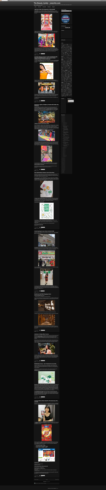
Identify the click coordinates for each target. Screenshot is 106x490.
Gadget (69, 60)
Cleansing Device (63, 50)
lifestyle (37, 331)
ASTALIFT (65, 46)
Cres (61, 53)
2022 (63, 120)
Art (61, 46)
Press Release (69, 81)
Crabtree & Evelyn (69, 52)
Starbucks (66, 89)
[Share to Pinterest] (44, 53)
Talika (63, 91)
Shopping (37, 54)
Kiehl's (71, 66)
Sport (63, 89)
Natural (62, 77)
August (64, 148)
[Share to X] (42, 53)
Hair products (66, 63)
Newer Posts (36, 479)
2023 (63, 119)
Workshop (65, 95)
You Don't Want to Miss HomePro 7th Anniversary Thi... (66, 145)
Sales (71, 84)
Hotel (62, 64)
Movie (69, 75)
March (64, 154)
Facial (66, 57)
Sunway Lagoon (68, 90)
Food (71, 58)
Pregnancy (62, 81)
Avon (67, 46)
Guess (63, 62)
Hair (61, 63)
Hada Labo (68, 62)
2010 (63, 169)
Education (66, 54)
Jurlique (63, 66)
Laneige (70, 68)
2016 (63, 162)
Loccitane (67, 71)
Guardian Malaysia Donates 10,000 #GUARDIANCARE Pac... (65, 129)
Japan (67, 65)
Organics (62, 79)
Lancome (66, 68)
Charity (69, 48)
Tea (69, 91)
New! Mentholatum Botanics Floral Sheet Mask (44, 172)
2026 (63, 116)
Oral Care (69, 78)
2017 (63, 161)
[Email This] (41, 53)
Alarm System (69, 44)
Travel (62, 93)
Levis (69, 69)
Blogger (57, 488)
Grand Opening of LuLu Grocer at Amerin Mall (44, 231)
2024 (63, 118)
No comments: (37, 53)
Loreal (71, 71)
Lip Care (62, 71)
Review (65, 83)
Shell (62, 86)
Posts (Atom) (48, 481)
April (63, 153)
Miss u (67, 75)
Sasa (66, 85)
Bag (63, 47)
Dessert (66, 53)
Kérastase (68, 66)
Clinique (68, 50)
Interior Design (63, 65)
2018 (63, 160)
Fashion (70, 57)
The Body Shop (67, 92)
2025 (63, 117)
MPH (62, 76)
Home (37, 476)
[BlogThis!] (42, 53)
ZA (68, 95)
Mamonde (68, 73)
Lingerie (69, 70)
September (64, 147)
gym (65, 62)
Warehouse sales (63, 94)
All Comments (70, 101)
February (64, 155)
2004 (63, 172)
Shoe (69, 86)
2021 (63, 121)
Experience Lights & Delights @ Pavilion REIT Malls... (65, 132)
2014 (63, 164)
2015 (63, 163)
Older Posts (57, 479)
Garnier (62, 61)
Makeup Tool (63, 73)
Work (62, 95)
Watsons (69, 94)
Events (70, 55)
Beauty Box (70, 47)
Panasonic (69, 79)
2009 (63, 170)
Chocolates (66, 49)
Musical (71, 76)
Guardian (70, 61)
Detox (69, 53)
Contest (68, 51)
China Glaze (62, 49)
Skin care (41, 228)
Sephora (70, 85)
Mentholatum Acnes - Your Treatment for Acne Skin (45, 363)
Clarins (70, 49)
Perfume (62, 80)
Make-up (68, 72)
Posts (69, 100)
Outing (66, 79)
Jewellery (70, 65)
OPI (66, 78)
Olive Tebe (63, 78)
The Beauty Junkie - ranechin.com (47, 3)
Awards (71, 46)
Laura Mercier (65, 69)
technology (62, 92)
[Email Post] (39, 53)
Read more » (36, 167)
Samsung (64, 85)
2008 (63, 171)
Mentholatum (37, 228)
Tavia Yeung (66, 91)
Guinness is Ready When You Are (41, 334)
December (64, 122)
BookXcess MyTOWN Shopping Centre (42, 294)
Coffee (71, 50)
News (65, 77)
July (63, 149)
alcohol (37, 361)
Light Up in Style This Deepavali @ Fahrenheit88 (44, 9)
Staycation (70, 89)
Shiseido (65, 86)
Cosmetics (63, 52)
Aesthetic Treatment (64, 44)
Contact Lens (63, 51)
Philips (69, 80)
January (64, 156)
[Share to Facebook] (43, 53)
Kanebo (65, 66)
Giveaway (66, 61)
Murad (64, 76)
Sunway (64, 90)
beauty (66, 47)
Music (67, 76)
